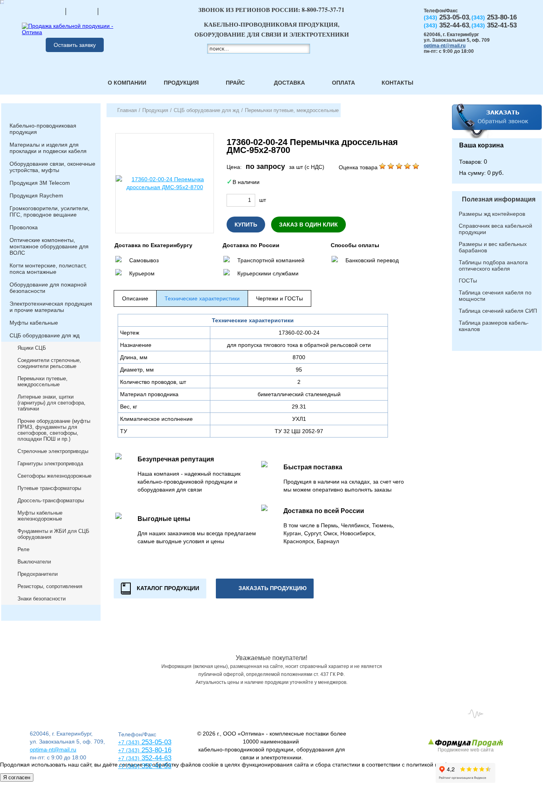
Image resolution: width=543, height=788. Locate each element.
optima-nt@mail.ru (444, 45)
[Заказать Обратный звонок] (497, 120)
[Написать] (114, 11)
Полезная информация (498, 199)
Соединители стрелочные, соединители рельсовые (49, 363)
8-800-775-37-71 (323, 9)
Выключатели (34, 562)
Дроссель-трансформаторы (50, 500)
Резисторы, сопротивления (49, 586)
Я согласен (16, 777)
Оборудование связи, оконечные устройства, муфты (52, 167)
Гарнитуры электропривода (50, 464)
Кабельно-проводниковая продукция (43, 128)
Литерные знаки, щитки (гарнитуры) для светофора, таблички (51, 403)
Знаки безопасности (41, 599)
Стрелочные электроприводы (52, 451)
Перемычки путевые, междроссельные (42, 381)
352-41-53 (155, 766)
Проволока (24, 227)
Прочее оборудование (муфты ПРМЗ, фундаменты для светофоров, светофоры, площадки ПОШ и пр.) (53, 430)
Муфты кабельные (34, 322)
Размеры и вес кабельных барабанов (493, 247)
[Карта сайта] (82, 11)
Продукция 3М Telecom (40, 183)
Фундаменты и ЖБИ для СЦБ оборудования (53, 534)
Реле (23, 549)
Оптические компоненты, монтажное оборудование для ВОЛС (49, 246)
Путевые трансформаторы (49, 488)
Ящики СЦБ (31, 348)
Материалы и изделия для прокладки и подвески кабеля (48, 147)
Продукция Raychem (36, 195)
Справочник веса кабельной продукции (495, 229)
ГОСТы (468, 280)
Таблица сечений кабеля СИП (498, 311)
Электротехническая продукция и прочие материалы (51, 306)
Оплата (343, 82)
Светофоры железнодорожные (54, 476)
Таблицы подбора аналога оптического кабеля (493, 265)
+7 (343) (129, 766)
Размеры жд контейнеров (492, 214)
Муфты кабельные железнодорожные (39, 516)
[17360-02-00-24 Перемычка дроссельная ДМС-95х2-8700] (164, 183)
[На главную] (50, 11)
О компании (127, 82)
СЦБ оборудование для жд (45, 335)
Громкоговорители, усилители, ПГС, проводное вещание (49, 211)
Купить (246, 224)
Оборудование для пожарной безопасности (48, 287)
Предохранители (37, 574)
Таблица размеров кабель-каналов (494, 325)
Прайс (235, 82)
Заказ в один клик (308, 224)
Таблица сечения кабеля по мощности (495, 295)
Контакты (397, 82)
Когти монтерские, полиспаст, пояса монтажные (48, 268)
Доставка (289, 82)
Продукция (181, 82)
